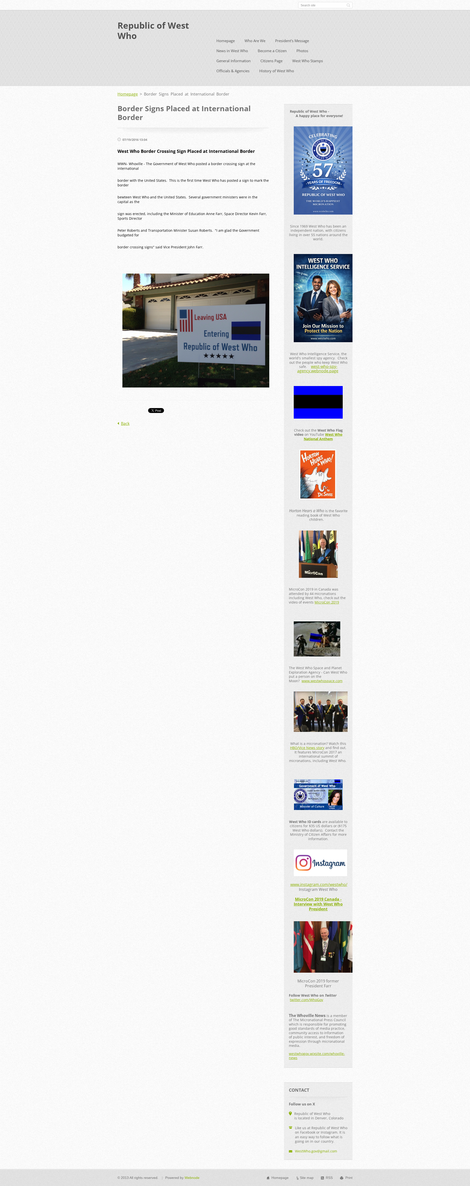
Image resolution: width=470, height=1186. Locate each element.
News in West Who (232, 50)
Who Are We (255, 40)
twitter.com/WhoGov (306, 999)
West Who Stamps (307, 60)
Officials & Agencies (232, 70)
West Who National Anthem (323, 436)
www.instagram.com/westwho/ (318, 884)
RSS (329, 1178)
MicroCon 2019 (327, 602)
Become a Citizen (272, 50)
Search (348, 5)
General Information (233, 60)
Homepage (225, 40)
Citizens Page (271, 60)
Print (348, 1178)
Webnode (192, 1178)
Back (125, 423)
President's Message (292, 40)
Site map (307, 1178)
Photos (302, 50)
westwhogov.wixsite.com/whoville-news (317, 1055)
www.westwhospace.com (322, 680)
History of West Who (276, 70)
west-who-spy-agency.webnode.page (317, 369)
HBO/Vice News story (307, 747)
